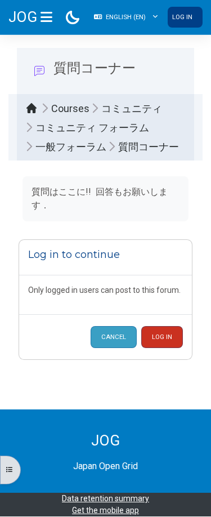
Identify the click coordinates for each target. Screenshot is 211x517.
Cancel (113, 337)
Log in (182, 17)
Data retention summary (105, 498)
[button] (126, 17)
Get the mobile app (105, 510)
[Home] (34, 108)
